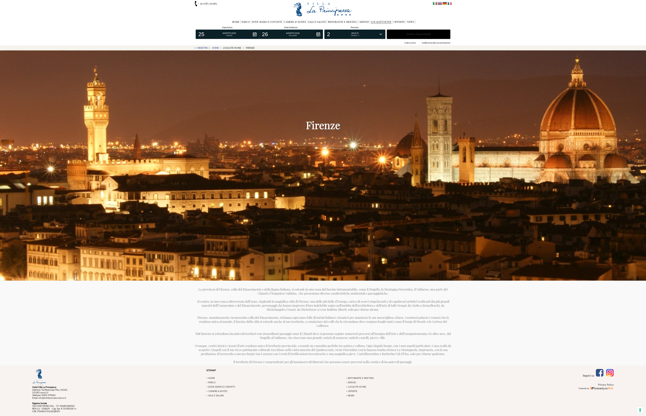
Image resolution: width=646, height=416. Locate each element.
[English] (440, 4)
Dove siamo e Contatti (267, 22)
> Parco (211, 382)
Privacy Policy (606, 384)
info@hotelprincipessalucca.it (52, 398)
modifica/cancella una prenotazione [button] (436, 43)
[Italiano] (435, 4)
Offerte (399, 22)
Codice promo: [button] (410, 43)
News (410, 22)
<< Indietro (201, 48)
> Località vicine (356, 386)
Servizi (364, 22)
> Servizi (351, 382)
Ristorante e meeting (342, 22)
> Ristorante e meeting (360, 378)
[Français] (449, 4)
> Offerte (351, 391)
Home (235, 22)
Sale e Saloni (317, 22)
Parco (246, 22)
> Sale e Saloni (215, 395)
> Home (210, 378)
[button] (227, 34)
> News (350, 395)
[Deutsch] (445, 4)
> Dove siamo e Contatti (220, 386)
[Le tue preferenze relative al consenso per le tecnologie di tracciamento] (640, 410)
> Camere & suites (216, 391)
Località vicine (381, 22)
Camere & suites (295, 22)
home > (216, 48)
